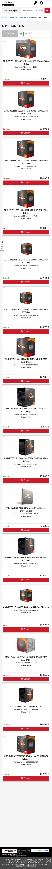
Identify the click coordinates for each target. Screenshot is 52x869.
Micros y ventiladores (19, 18)
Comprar (27, 83)
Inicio (4, 18)
